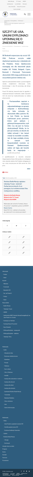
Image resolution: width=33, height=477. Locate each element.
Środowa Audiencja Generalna (12, 430)
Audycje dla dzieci (9, 385)
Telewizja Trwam (8, 309)
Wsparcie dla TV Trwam (11, 197)
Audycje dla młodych (9, 388)
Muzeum (25, 3)
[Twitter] (24, 471)
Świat (5, 22)
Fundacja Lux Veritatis (9, 320)
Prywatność (5, 460)
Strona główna (13, 20)
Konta (4, 452)
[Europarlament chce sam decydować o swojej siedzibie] (23, 242)
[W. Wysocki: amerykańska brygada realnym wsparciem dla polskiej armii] (9, 242)
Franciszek (6, 287)
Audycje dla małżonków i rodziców (13, 378)
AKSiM (24, 1)
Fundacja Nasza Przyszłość (10, 324)
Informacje (20, 20)
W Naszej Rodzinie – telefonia (11, 333)
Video (5, 420)
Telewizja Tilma (7, 336)
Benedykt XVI (7, 290)
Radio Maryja (11, 1)
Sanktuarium (10, 3)
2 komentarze (17, 46)
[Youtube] (29, 471)
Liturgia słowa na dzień (8, 446)
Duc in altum (7, 369)
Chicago (6, 440)
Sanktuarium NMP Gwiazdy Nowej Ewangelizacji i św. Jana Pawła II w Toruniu (17, 316)
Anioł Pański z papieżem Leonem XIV (13, 424)
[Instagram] (26, 471)
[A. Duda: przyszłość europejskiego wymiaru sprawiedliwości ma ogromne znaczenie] (9, 237)
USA (15, 178)
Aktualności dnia (8, 353)
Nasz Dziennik (12, 6)
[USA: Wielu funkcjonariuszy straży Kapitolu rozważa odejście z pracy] (23, 237)
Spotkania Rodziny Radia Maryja (12, 391)
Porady (6, 362)
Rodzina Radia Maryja (9, 436)
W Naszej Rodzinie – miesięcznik (12, 330)
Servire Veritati (17, 9)
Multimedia (5, 346)
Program (4, 449)
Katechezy (7, 359)
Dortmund (7, 443)
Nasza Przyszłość (21, 6)
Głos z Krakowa (8, 372)
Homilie (6, 375)
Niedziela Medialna (9, 398)
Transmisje (7, 394)
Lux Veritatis (18, 3)
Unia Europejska (9, 178)
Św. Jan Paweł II (8, 293)
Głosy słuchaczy (8, 401)
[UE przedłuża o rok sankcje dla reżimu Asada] (9, 247)
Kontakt (4, 454)
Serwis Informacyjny (9, 407)
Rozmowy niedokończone (11, 356)
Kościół (4, 280)
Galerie (5, 433)
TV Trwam (18, 1)
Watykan (6, 283)
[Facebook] (21, 471)
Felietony (6, 366)
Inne (5, 404)
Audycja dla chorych (9, 382)
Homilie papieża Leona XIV (11, 427)
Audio (5, 350)
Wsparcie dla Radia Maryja (12, 195)
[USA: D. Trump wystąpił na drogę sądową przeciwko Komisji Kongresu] (23, 252)
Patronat (4, 457)
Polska (5, 274)
